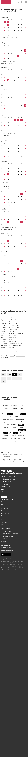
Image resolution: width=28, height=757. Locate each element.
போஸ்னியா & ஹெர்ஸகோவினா (10, 430)
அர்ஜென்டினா (13, 405)
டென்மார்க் (10, 416)
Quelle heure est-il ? (14, 564)
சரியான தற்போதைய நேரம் (8, 476)
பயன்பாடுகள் (4, 508)
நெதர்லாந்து (20, 422)
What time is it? (5, 563)
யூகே (10, 433)
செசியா (4, 413)
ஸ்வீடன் (10, 441)
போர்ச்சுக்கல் (13, 427)
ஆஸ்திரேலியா (7, 408)
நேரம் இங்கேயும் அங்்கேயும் (8, 479)
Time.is (6, 2)
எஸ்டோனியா (5, 411)
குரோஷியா (22, 411)
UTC (2, 519)
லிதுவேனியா (21, 435)
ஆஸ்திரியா (21, 405)
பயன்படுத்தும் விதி (6, 547)
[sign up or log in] (21, 2)
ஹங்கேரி (16, 441)
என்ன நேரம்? (9, 569)
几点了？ (12, 563)
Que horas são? (18, 566)
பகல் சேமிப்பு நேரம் (5, 486)
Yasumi (12, 355)
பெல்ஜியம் (6, 427)
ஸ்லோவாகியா (13, 438)
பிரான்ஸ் (13, 425)
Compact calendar (7, 499)
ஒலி (2, 504)
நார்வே (5, 422)
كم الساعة (21, 564)
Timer (3, 494)
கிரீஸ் (17, 411)
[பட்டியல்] (26, 2)
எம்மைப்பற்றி (4, 538)
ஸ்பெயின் (5, 438)
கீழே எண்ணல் (5, 491)
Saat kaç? (3, 569)
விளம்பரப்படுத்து (5, 545)
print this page (20, 461)
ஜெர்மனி (23, 414)
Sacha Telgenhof (20, 355)
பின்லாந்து (7, 424)
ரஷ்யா (16, 433)
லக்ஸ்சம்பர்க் (6, 435)
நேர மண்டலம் (4, 484)
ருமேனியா (21, 432)
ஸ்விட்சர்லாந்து (21, 438)
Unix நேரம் (4, 522)
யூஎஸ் (5, 433)
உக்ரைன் (22, 408)
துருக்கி (17, 416)
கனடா (11, 411)
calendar (12, 10)
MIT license (5, 357)
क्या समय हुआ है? (18, 563)
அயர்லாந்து (5, 405)
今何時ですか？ (21, 567)
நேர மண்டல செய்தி (6, 513)
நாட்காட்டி (3, 497)
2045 (6, 17)
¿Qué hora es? (4, 564)
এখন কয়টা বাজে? (4, 566)
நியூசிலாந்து (12, 422)
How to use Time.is (7, 536)
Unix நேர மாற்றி (5, 524)
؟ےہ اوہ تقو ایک (16, 569)
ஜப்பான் (13, 11)
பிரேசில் (21, 425)
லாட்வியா (14, 435)
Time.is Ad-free (6, 531)
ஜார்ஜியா (16, 413)
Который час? (11, 566)
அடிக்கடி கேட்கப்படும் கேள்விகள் (9, 533)
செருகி (3, 510)
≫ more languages (5, 571)
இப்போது (3, 489)
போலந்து (21, 427)
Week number (5, 502)
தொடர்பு (3, 541)
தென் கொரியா (20, 419)
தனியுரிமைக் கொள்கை (7, 550)
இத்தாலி (15, 408)
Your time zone (6, 481)
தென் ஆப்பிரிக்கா (8, 419)
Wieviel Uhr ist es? (12, 567)
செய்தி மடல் (4, 516)
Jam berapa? (4, 567)
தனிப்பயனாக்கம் (5, 528)
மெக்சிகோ (22, 430)
